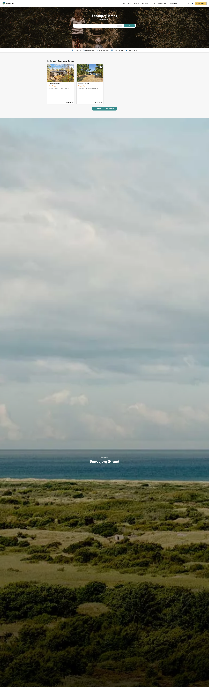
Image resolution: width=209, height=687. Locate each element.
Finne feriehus (200, 3)
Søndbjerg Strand (54, 83)
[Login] (188, 3)
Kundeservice (162, 3)
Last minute (173, 3)
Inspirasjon (145, 3)
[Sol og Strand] (8, 3)
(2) (129, 25)
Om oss (153, 3)
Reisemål (136, 3)
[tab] (55, 81)
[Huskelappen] (184, 3)
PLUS (123, 3)
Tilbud (129, 3)
